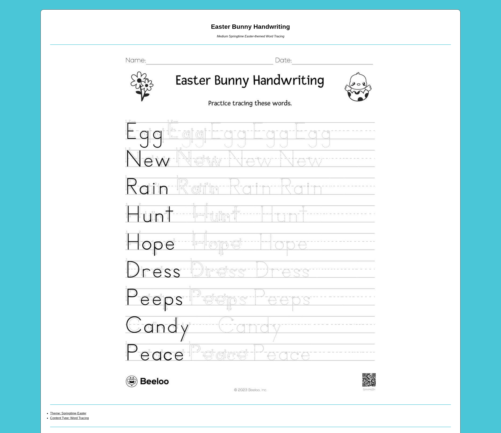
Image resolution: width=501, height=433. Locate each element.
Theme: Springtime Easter (68, 413)
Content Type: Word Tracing (69, 418)
